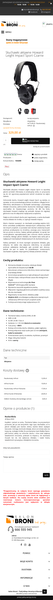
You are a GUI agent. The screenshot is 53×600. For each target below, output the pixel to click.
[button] (38, 154)
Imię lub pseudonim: (11, 448)
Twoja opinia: (8, 457)
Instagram (47, 12)
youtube (29, 545)
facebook (21, 545)
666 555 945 (46, 9)
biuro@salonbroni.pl (31, 9)
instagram (25, 545)
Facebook (34, 12)
